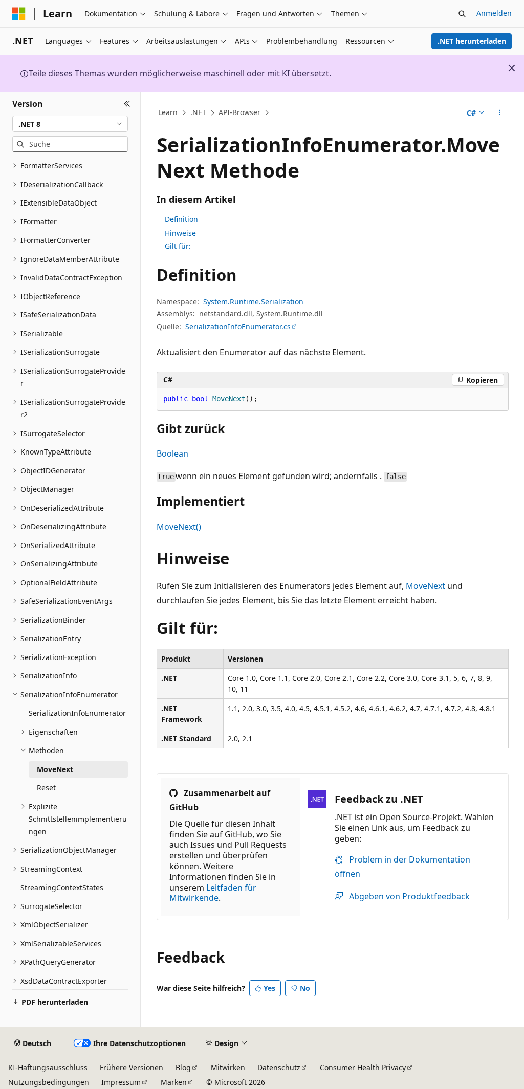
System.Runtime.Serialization (253, 301)
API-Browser (239, 112)
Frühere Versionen (131, 1067)
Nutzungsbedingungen (48, 1082)
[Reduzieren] (127, 104)
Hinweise (180, 233)
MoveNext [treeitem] (55, 769)
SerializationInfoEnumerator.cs (238, 326)
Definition (181, 219)
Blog (183, 1067)
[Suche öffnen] (462, 14)
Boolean (172, 453)
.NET (198, 112)
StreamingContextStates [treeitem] (61, 887)
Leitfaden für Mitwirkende (212, 893)
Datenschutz (278, 1067)
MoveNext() (179, 526)
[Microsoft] (19, 13)
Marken (174, 1082)
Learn (168, 112)
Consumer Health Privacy (363, 1067)
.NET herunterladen (472, 41)
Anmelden (494, 13)
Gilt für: (178, 246)
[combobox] (70, 124)
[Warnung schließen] (512, 68)
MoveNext (425, 586)
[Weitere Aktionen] (499, 113)
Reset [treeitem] (46, 787)
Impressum (121, 1082)
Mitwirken (228, 1067)
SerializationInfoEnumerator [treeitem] (77, 713)
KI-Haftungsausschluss (48, 1067)
